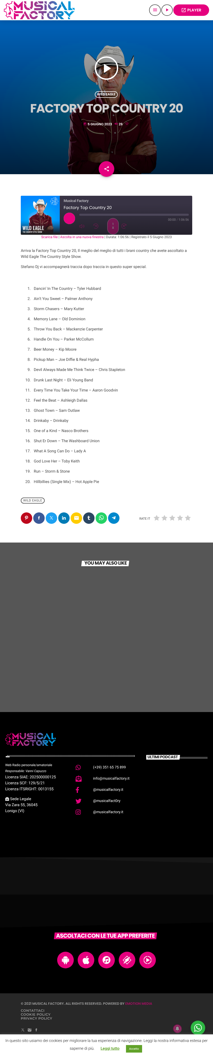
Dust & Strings (41, 665)
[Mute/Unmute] (85, 226)
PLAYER (191, 10)
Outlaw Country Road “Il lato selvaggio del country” (145, 663)
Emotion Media (138, 1003)
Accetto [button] (134, 1049)
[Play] (69, 218)
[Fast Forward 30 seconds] (127, 226)
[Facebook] (36, 1030)
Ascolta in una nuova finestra (82, 237)
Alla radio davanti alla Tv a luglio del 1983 (185, 792)
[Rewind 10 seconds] (99, 226)
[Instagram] (30, 1030)
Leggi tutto (110, 1048)
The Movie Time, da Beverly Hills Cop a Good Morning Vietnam (185, 820)
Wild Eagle (106, 94)
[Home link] (39, 10)
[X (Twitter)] (23, 1030)
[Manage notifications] (177, 1029)
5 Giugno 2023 (98, 124)
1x (113, 226)
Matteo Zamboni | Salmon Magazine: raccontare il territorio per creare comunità (185, 779)
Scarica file (49, 237)
